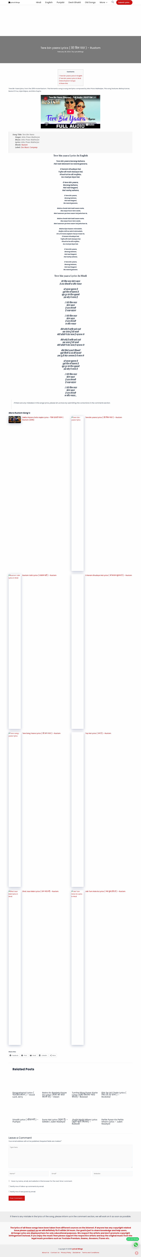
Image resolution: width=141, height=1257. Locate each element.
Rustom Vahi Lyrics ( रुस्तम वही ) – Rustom (39, 575)
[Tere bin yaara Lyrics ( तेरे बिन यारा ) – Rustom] (77, 493)
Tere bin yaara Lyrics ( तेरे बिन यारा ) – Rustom (103, 417)
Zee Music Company (29, 147)
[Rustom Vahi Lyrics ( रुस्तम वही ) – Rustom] (15, 651)
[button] (106, 2)
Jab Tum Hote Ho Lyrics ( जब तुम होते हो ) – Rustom (105, 891)
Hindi (38, 2)
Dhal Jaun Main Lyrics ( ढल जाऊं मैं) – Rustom (40, 891)
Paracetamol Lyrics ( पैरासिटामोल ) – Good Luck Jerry (40, 1232)
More (102, 2)
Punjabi (60, 2)
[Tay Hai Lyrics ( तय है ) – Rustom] (77, 809)
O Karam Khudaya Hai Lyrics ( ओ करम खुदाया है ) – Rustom (108, 575)
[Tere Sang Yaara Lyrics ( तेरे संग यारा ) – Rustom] (15, 809)
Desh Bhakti (74, 2)
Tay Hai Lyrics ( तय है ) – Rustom (98, 733)
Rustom (24, 144)
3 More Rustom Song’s (67, 81)
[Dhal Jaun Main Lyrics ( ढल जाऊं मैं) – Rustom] (15, 967)
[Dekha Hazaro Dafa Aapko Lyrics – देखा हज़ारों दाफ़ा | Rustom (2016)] (15, 419)
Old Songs (90, 2)
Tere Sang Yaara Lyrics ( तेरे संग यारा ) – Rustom (41, 733)
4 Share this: (63, 83)
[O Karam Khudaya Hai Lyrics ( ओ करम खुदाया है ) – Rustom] (77, 651)
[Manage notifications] (136, 1253)
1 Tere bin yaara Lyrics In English (70, 76)
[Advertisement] (70, 20)
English (49, 2)
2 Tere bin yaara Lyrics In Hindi (70, 78)
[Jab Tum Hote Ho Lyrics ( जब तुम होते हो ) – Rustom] (77, 967)
